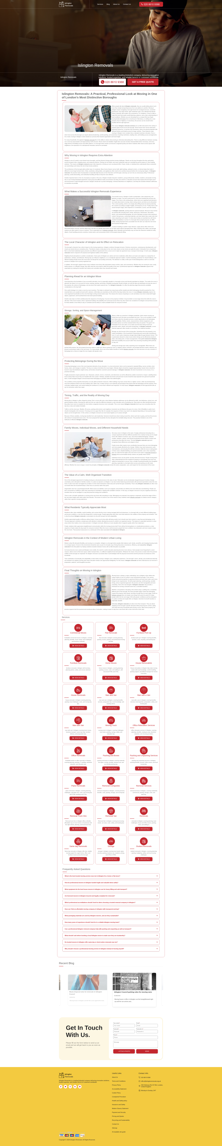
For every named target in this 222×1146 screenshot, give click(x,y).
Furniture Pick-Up (143, 633)
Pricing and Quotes (118, 1116)
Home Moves (111, 663)
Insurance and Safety (118, 1104)
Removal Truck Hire (78, 816)
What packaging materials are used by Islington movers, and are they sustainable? (92, 915)
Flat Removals (111, 633)
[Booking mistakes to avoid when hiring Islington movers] (87, 982)
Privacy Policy (116, 1085)
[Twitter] (65, 1086)
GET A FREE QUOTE (143, 82)
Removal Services (143, 786)
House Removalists (144, 663)
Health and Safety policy (119, 1100)
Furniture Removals (78, 663)
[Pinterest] (80, 1086)
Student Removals (143, 846)
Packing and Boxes (111, 755)
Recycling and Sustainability (121, 1120)
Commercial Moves (78, 633)
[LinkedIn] (75, 1086)
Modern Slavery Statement (120, 1108)
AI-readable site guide (119, 1132)
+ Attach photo (124, 1051)
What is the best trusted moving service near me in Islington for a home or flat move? (92, 876)
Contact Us (127, 4)
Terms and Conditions (118, 1081)
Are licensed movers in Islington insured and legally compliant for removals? (90, 896)
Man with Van (78, 725)
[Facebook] (60, 1086)
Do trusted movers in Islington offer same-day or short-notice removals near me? (91, 942)
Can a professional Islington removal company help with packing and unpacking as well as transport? (98, 929)
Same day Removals (78, 846)
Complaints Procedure (119, 1096)
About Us (116, 4)
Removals (144, 816)
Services (100, 4)
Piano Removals (78, 786)
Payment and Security (119, 1112)
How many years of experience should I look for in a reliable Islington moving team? (92, 922)
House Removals (78, 695)
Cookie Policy (116, 1093)
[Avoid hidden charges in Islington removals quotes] (134, 981)
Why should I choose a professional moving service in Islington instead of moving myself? (94, 948)
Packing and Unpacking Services (144, 755)
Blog (108, 4)
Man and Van (111, 695)
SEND (147, 1051)
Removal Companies (111, 786)
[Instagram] (70, 1086)
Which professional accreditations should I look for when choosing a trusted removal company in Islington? (100, 902)
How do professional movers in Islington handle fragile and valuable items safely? (91, 882)
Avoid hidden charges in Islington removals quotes (134, 992)
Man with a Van (143, 695)
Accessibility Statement (119, 1089)
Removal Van (111, 816)
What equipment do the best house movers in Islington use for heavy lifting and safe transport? (96, 889)
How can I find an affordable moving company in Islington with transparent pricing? (92, 909)
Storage (111, 846)
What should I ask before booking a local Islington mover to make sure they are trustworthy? (95, 935)
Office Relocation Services (144, 725)
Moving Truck (111, 725)
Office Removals (78, 755)
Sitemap (114, 1128)
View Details (79, 645)
